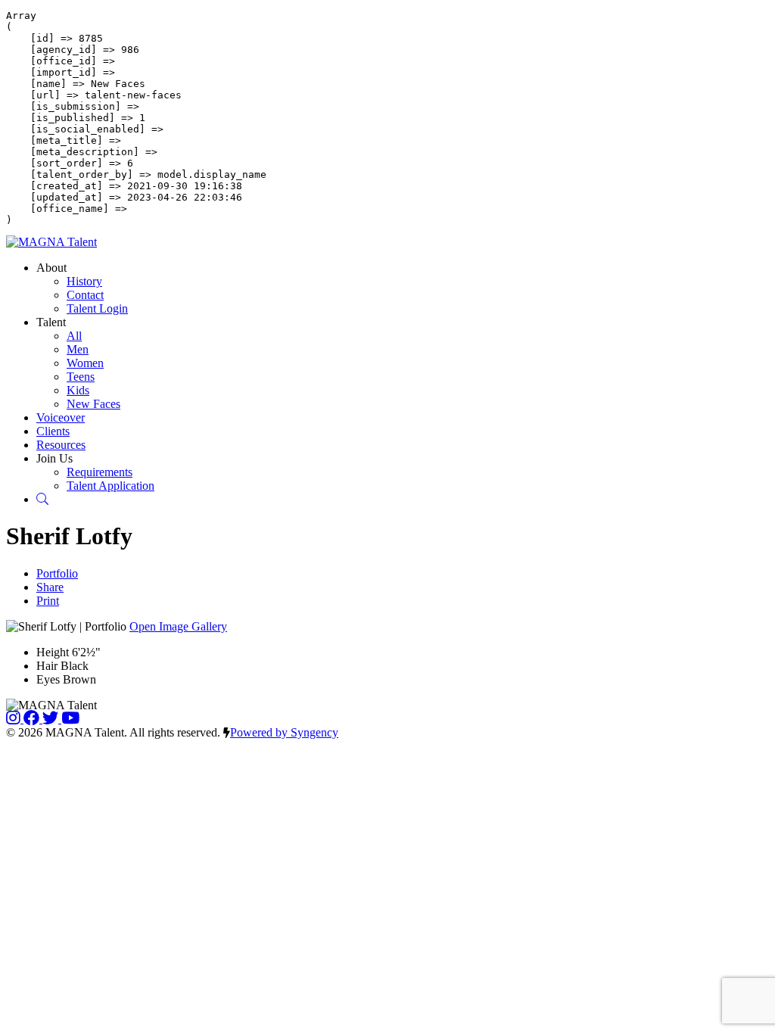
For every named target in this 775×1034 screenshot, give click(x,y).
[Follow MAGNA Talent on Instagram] (14, 718)
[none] (51, 267)
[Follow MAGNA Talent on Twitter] (51, 718)
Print (47, 600)
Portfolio (57, 573)
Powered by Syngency (284, 732)
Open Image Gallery (178, 626)
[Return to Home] (51, 241)
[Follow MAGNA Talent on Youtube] (70, 718)
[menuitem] (84, 281)
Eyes (48, 679)
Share (50, 587)
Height (52, 652)
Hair (47, 665)
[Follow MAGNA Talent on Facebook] (32, 718)
